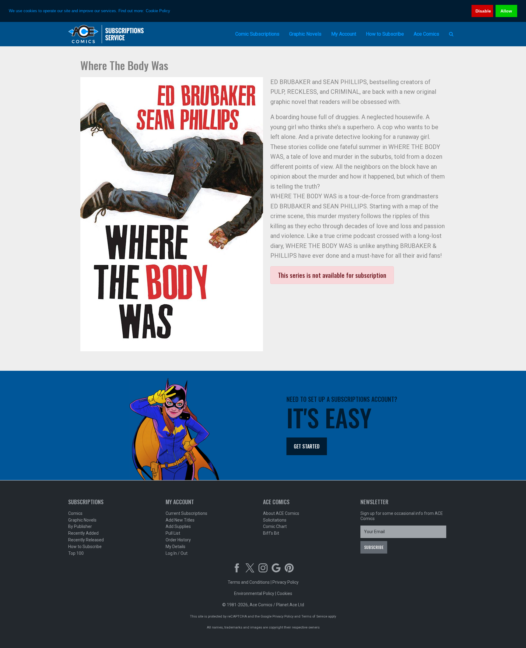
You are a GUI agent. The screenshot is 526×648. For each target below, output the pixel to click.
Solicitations (274, 520)
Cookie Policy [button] (158, 11)
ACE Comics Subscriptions (106, 34)
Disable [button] (483, 11)
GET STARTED (307, 446)
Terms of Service (314, 616)
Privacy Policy (285, 582)
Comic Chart (275, 526)
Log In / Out (177, 553)
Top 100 (76, 553)
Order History (178, 539)
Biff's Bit (271, 533)
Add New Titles (180, 520)
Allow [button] (506, 11)
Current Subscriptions (186, 513)
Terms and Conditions (249, 582)
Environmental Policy (254, 593)
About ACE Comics (281, 513)
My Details (175, 546)
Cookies (284, 593)
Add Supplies (178, 526)
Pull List (173, 533)
